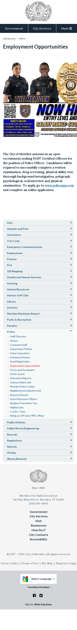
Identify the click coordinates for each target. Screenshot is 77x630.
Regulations (14, 440)
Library (16, 302)
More (64, 28)
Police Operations (20, 353)
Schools (17, 447)
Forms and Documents (22, 369)
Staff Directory (18, 336)
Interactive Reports (20, 378)
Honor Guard (17, 374)
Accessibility (38, 539)
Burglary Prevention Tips (23, 403)
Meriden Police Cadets (22, 386)
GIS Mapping (20, 271)
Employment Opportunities (25, 365)
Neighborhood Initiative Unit (25, 390)
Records (12, 434)
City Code (18, 241)
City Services (42, 28)
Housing (12, 283)
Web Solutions (43, 604)
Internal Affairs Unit (20, 382)
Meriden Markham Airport (28, 314)
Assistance (14, 234)
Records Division (19, 394)
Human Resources (18, 289)
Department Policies (21, 349)
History (14, 340)
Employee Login (66, 563)
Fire (9, 265)
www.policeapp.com (59, 185)
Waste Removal (17, 458)
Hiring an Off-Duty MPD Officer (27, 415)
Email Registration (20, 361)
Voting (11, 452)
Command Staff (18, 344)
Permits (12, 325)
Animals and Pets (18, 228)
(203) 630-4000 (38, 503)
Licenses (12, 307)
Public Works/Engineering (23, 428)
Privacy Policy (9, 563)
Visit (38, 521)
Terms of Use (29, 563)
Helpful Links (17, 407)
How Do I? (39, 530)
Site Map (47, 563)
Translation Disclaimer (38, 587)
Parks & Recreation (19, 319)
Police (22, 38)
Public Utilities (16, 422)
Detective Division (20, 357)
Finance (12, 259)
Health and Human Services (24, 277)
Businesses (38, 525)
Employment (15, 253)
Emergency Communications (24, 246)
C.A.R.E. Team (17, 411)
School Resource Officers (23, 399)
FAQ (10, 222)
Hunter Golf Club (23, 296)
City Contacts (38, 534)
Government (14, 28)
